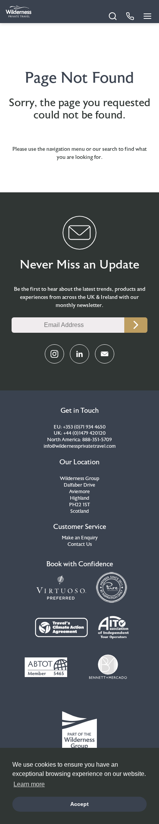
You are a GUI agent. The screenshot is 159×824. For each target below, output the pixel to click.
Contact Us (80, 544)
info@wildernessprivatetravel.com (80, 446)
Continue (135, 325)
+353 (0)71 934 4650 (84, 427)
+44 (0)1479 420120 (84, 433)
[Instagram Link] (54, 354)
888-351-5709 (97, 439)
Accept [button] (79, 804)
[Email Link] (104, 354)
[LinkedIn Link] (79, 354)
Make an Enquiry (80, 537)
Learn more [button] (29, 784)
